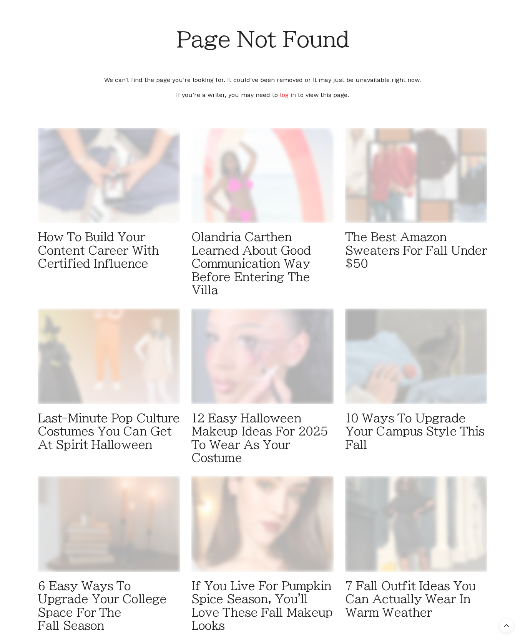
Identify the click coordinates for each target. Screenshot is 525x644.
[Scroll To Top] (506, 625)
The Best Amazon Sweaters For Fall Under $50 (416, 250)
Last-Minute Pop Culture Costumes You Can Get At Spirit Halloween (108, 431)
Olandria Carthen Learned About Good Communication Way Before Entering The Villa (251, 263)
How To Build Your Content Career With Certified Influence (98, 250)
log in (288, 94)
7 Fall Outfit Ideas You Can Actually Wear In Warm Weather (410, 599)
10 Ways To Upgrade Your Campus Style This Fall (414, 431)
